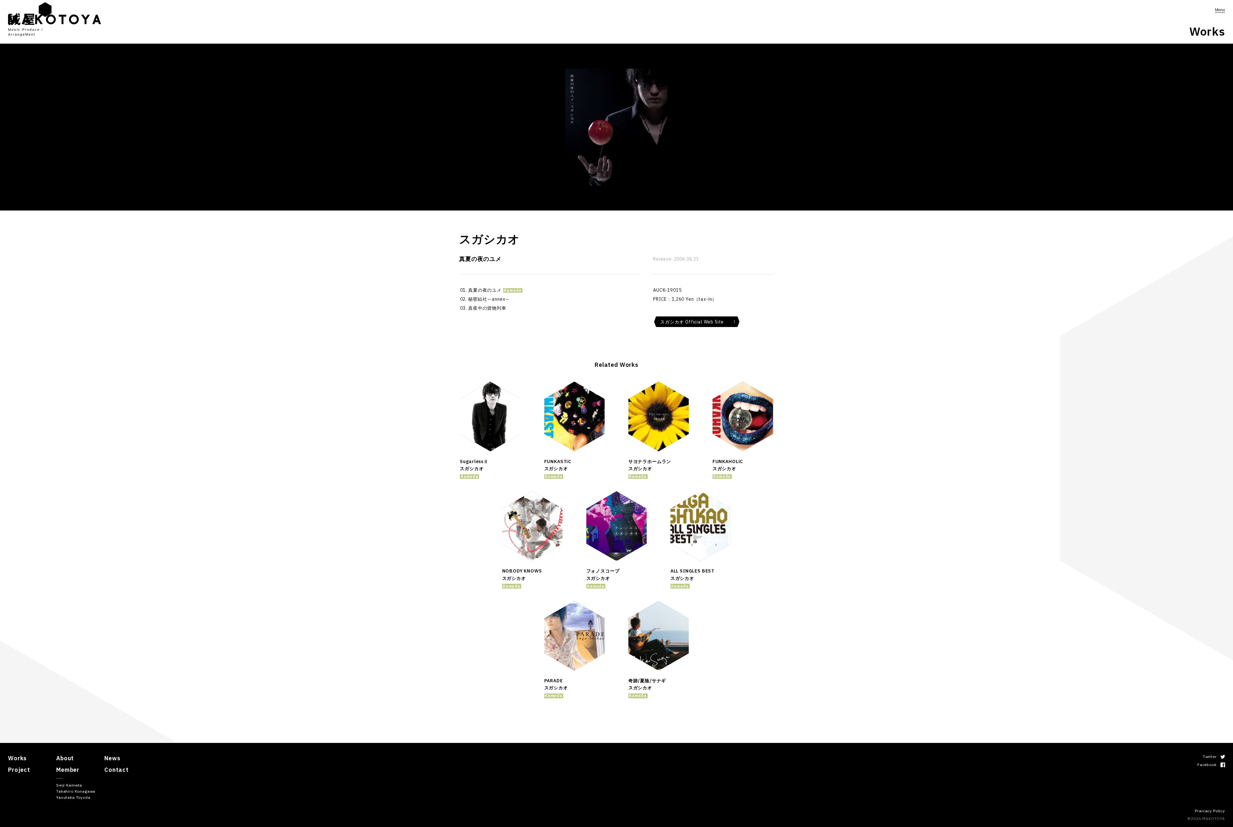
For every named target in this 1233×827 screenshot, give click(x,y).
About (65, 758)
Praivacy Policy (1210, 810)
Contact (116, 769)
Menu (1220, 10)
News (112, 758)
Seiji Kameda (69, 785)
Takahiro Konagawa (75, 791)
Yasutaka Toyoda (73, 797)
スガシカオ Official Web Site (692, 322)
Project (19, 769)
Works (17, 758)
